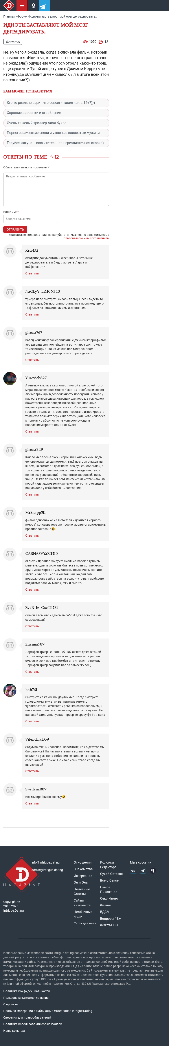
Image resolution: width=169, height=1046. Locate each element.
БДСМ (105, 912)
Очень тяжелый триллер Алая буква (36, 123)
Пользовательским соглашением (85, 238)
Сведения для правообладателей (27, 1017)
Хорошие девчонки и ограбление (34, 113)
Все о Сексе (109, 880)
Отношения (83, 862)
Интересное (83, 876)
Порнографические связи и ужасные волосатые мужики (53, 133)
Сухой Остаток (111, 874)
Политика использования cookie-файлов (32, 1024)
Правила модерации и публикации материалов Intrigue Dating (47, 1011)
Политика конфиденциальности (26, 991)
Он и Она (81, 882)
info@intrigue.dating (45, 862)
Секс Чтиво (109, 898)
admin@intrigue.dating (47, 870)
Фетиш (105, 905)
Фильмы (13, 41)
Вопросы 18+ (110, 919)
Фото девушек (85, 923)
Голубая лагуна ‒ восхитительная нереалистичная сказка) (55, 143)
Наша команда (14, 1030)
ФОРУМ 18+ (109, 925)
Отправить (15, 229)
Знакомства (83, 869)
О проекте (10, 1004)
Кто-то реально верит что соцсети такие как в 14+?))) (51, 103)
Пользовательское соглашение (25, 997)
